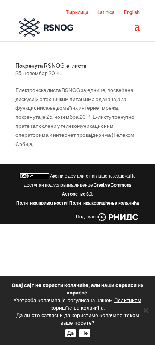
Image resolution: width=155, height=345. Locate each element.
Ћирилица (77, 12)
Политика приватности (41, 203)
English (132, 12)
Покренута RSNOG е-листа (50, 66)
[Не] (145, 310)
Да (70, 333)
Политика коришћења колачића (104, 203)
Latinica (106, 12)
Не (84, 333)
